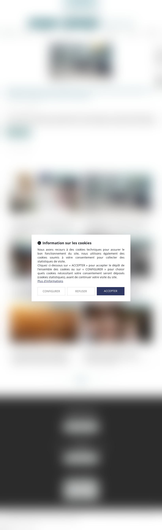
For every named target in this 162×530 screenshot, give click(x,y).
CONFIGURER (51, 291)
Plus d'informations (50, 281)
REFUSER (81, 291)
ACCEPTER (110, 291)
